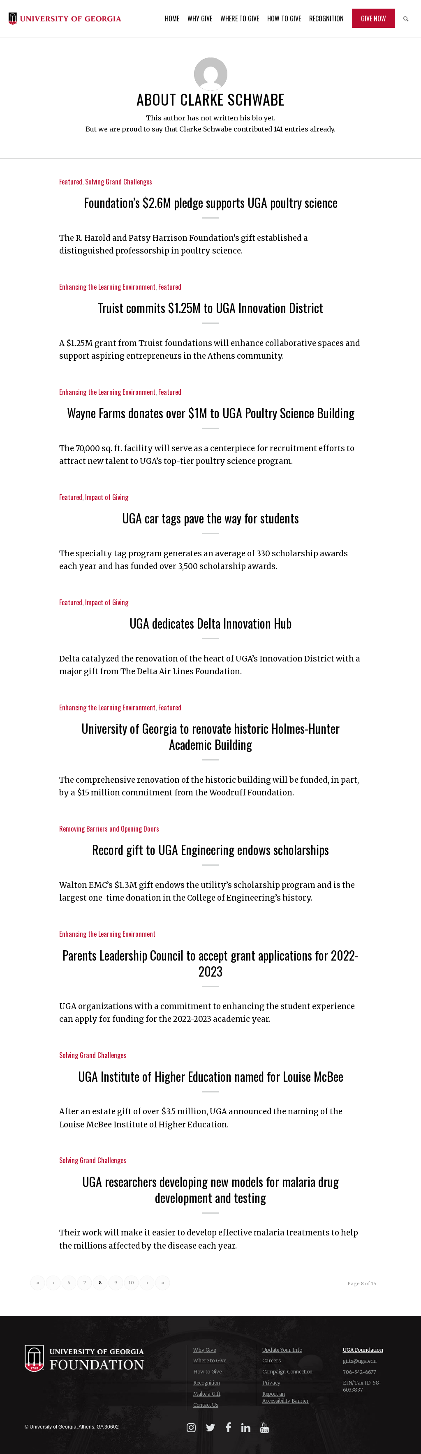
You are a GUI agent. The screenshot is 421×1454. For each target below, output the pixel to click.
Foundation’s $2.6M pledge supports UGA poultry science (211, 202)
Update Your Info (282, 1350)
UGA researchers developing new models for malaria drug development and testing (210, 1189)
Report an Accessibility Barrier (285, 1397)
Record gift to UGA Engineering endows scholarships (210, 849)
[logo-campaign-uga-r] (64, 18)
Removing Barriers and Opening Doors (109, 828)
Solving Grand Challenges (118, 181)
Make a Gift (206, 1394)
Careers (271, 1360)
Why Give (204, 1350)
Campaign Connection (287, 1372)
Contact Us (205, 1405)
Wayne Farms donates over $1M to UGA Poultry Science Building (210, 412)
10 (131, 1283)
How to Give (207, 1372)
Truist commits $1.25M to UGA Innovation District (210, 307)
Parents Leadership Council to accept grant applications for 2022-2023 (210, 963)
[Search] (406, 18)
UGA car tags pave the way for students (210, 518)
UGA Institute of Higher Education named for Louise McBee (210, 1076)
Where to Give (209, 1360)
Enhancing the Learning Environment (107, 286)
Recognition (206, 1383)
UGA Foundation (363, 1350)
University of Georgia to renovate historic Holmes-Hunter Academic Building (210, 736)
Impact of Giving (106, 497)
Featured (70, 181)
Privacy (271, 1383)
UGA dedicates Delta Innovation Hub (210, 623)
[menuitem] (172, 18)
